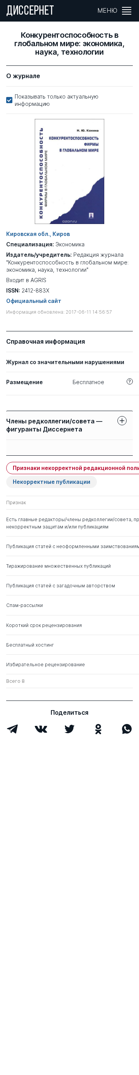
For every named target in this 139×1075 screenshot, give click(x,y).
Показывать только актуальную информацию (56, 100)
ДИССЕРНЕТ (30, 11)
